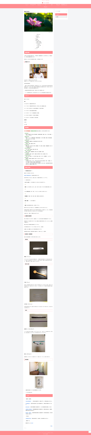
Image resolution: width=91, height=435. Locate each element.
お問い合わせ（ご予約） (50, 432)
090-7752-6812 (27, 175)
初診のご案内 (37, 40)
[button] (66, 11)
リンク (37, 48)
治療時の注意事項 (38, 41)
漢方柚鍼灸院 (28, 403)
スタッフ (37, 38)
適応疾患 (37, 39)
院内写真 (37, 47)
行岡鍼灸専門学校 (28, 418)
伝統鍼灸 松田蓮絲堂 (29, 409)
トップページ (39, 432)
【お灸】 (38, 46)
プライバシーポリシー (44, 432)
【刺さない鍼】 (39, 45)
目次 (37, 34)
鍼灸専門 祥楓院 (28, 412)
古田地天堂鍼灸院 (28, 401)
